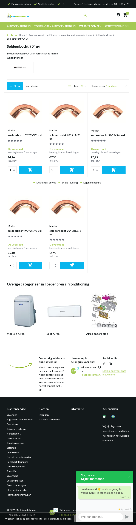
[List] (69, 86)
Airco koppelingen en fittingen (76, 35)
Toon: (76, 86)
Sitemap (11, 447)
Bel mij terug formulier (19, 457)
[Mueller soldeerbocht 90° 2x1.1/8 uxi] (66, 207)
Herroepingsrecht (17, 489)
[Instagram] (110, 364)
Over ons (12, 414)
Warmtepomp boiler (119, 26)
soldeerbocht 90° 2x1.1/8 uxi (65, 232)
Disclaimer (12, 424)
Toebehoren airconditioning (55, 26)
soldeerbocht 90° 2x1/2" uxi (64, 136)
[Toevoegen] (30, 170)
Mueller (12, 130)
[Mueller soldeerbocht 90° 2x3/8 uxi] (25, 111)
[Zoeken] (85, 15)
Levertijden (13, 452)
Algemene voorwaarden (20, 419)
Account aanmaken (49, 419)
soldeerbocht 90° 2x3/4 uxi (108, 135)
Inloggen (44, 414)
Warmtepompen (90, 26)
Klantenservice (15, 442)
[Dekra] (106, 417)
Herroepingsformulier (19, 494)
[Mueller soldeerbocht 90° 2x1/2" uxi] (66, 111)
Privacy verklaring (16, 428)
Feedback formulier (17, 461)
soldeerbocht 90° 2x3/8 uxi (25, 135)
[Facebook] (104, 364)
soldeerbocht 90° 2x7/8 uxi (25, 230)
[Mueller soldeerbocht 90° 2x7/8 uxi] (25, 207)
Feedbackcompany (91, 374)
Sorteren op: (99, 86)
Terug (13, 35)
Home (22, 35)
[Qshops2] (115, 417)
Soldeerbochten (103, 35)
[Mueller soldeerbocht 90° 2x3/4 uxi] (108, 111)
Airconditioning (19, 26)
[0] (124, 15)
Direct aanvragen (16, 485)
